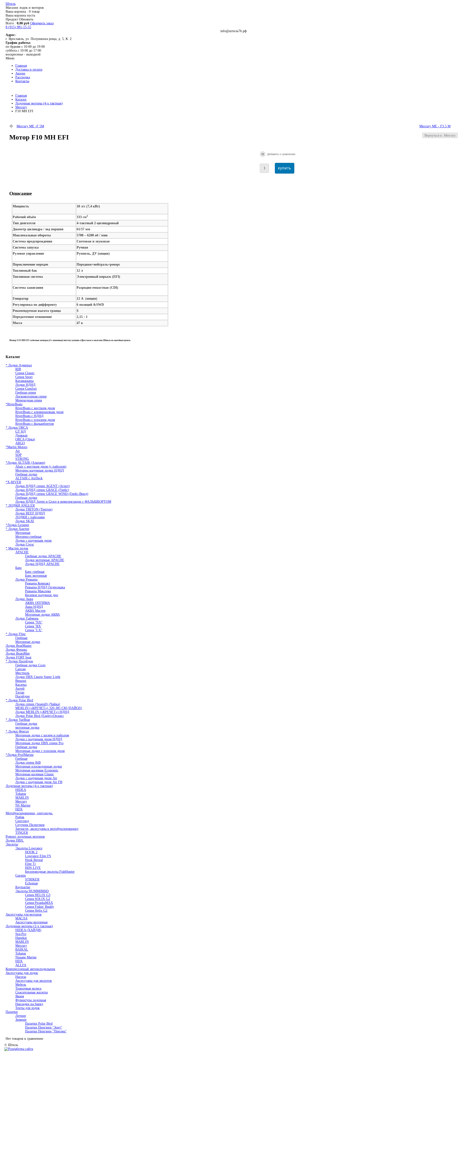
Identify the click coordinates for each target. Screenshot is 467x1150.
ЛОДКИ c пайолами (30, 517)
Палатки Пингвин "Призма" (46, 1031)
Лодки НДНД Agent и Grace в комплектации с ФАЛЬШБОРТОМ (63, 501)
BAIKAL (21, 949)
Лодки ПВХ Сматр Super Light (37, 677)
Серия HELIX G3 (37, 895)
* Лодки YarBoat (18, 720)
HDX (19, 809)
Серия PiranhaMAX (39, 903)
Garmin (20, 875)
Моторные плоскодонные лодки (38, 766)
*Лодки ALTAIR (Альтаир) (25, 462)
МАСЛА (21, 918)
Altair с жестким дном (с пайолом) (40, 466)
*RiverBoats (14, 404)
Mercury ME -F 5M (30, 126)
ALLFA (20, 965)
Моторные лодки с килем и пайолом (42, 735)
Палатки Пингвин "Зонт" (43, 1027)
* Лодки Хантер (17, 529)
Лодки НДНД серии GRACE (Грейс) (42, 490)
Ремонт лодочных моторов (25, 836)
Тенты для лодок (27, 1008)
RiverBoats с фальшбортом (34, 424)
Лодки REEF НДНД (30, 513)
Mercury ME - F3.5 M (434, 126)
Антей (20, 688)
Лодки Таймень (26, 618)
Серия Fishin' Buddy (39, 907)
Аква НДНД (34, 607)
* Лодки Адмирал (19, 365)
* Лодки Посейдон (19, 661)
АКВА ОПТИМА (37, 603)
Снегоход (22, 821)
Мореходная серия (28, 400)
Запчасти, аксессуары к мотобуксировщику (47, 829)
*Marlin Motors (16, 447)
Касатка (21, 684)
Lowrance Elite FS (38, 856)
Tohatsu (20, 794)
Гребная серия (25, 392)
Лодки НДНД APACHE (42, 564)
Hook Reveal (34, 860)
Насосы (20, 977)
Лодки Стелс (24, 544)
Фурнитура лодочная (30, 1000)
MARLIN (22, 797)
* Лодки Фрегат (17, 731)
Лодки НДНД (25, 385)
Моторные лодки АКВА (42, 614)
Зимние (21, 1019)
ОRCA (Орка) (25, 439)
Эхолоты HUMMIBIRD (32, 891)
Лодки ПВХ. (15, 840)
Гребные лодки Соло (30, 665)
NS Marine (22, 805)
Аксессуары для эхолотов (33, 981)
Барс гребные (35, 572)
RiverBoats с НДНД (29, 416)
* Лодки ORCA (17, 427)
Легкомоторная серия (30, 396)
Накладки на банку (29, 1004)
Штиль (11, 4)
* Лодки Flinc (16, 634)
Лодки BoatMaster (19, 646)
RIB (18, 369)
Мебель (20, 984)
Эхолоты (12, 844)
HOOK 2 (31, 852)
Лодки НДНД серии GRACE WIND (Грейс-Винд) (51, 494)
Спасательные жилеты (31, 992)
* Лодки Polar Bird (19, 700)
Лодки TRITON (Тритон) (34, 509)
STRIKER (32, 879)
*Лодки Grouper (17, 525)
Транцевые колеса (28, 988)
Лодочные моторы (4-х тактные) (39, 103)
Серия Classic (25, 373)
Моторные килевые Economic (36, 770)
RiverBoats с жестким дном (35, 408)
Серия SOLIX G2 (37, 899)
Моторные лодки (27, 642)
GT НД (20, 431)
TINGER (21, 833)
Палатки (12, 1012)
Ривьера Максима (38, 591)
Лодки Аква (24, 599)
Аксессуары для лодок (22, 973)
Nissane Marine (25, 957)
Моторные (22, 533)
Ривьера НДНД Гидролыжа (45, 587)
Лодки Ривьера (26, 579)
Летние (20, 1016)
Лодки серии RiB (28, 762)
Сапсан (20, 669)
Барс (18, 568)
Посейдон (22, 696)
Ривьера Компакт (37, 583)
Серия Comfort (26, 388)
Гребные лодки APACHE (43, 556)
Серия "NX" (34, 622)
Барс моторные (36, 575)
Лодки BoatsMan (18, 653)
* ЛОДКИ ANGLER (20, 505)
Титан (19, 692)
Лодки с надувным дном (33, 540)
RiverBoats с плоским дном (35, 420)
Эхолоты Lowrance (28, 848)
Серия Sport (24, 377)
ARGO (20, 443)
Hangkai (21, 938)
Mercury (21, 107)
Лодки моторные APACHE (44, 560)
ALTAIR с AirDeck (29, 478)
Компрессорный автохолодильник (30, 969)
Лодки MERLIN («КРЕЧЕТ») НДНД (42, 712)
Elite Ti (30, 864)
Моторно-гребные (28, 536)
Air (17, 451)
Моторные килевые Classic (34, 774)
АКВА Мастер (35, 610)
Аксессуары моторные (31, 922)
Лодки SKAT (24, 521)
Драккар (21, 435)
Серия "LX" (33, 630)
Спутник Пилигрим (30, 825)
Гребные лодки (26, 474)
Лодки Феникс (16, 649)
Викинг (21, 681)
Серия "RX (33, 626)
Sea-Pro (20, 934)
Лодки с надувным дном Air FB (38, 782)
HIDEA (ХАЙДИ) (28, 930)
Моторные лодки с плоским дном (40, 751)
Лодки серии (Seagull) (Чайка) (37, 704)
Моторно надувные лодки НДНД (39, 470)
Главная (21, 95)
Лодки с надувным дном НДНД (38, 739)
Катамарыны (24, 381)
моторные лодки (27, 727)
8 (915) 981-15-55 (18, 27)
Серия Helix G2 (36, 910)
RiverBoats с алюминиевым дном (39, 412)
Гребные (21, 638)
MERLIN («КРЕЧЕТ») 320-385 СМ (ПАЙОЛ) (48, 708)
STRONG (22, 459)
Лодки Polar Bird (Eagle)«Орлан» (39, 716)
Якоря (19, 996)
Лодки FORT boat (18, 657)
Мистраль (22, 673)
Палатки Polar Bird (39, 1023)
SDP (18, 455)
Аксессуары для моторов (24, 914)
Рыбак (19, 817)
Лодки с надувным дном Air (36, 778)
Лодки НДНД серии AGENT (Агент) (42, 486)
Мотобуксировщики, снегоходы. (29, 813)
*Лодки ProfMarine (20, 755)
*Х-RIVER (13, 482)
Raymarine (22, 887)
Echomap (31, 883)
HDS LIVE (33, 868)
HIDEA (20, 790)
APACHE (22, 552)
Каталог (21, 99)
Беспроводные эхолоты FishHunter (50, 871)
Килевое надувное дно (41, 595)
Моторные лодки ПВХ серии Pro (39, 743)
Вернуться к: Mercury (440, 135)
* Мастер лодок (17, 548)
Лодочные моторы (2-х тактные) (29, 926)
